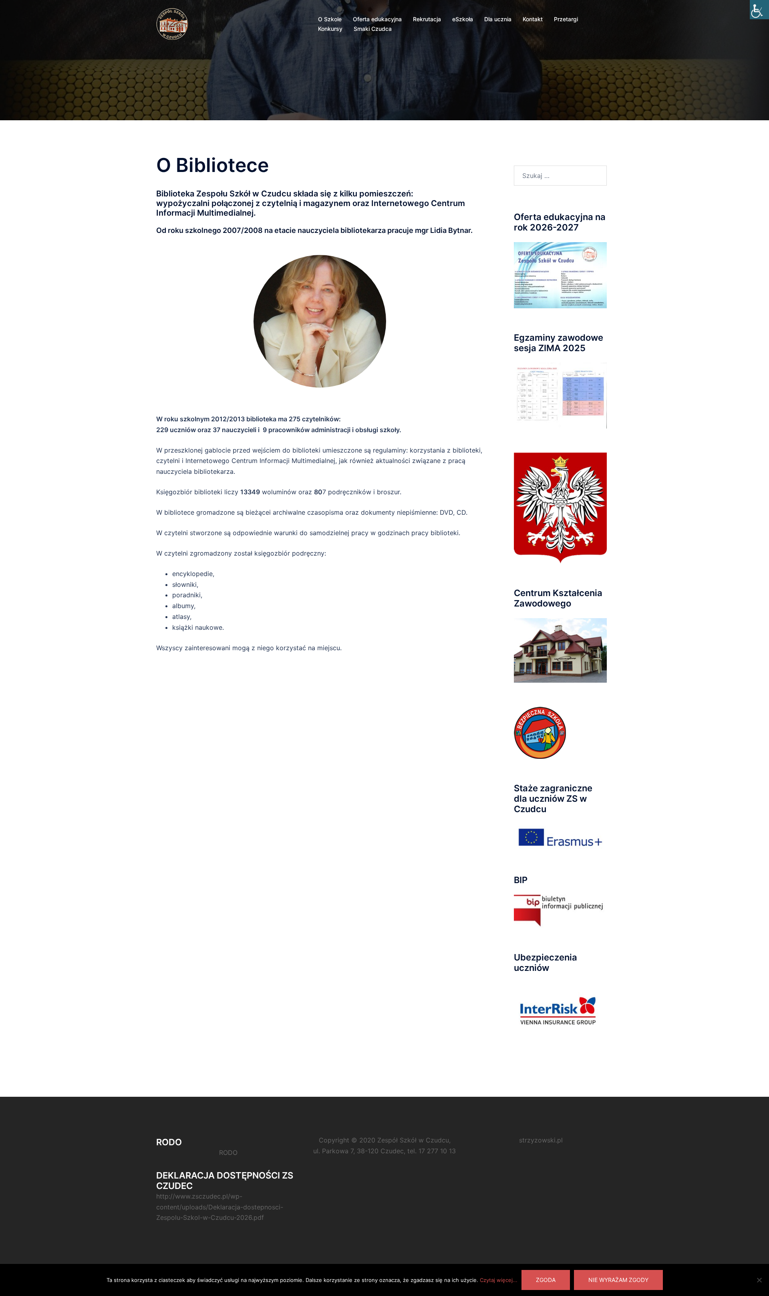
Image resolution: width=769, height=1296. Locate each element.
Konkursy (330, 28)
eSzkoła (462, 19)
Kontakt (533, 19)
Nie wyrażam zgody (618, 1279)
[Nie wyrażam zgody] (759, 1280)
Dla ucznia (497, 19)
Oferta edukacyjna (377, 19)
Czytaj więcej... (498, 1280)
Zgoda (546, 1279)
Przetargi (566, 19)
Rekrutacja (427, 19)
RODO (228, 1152)
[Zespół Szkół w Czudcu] (172, 23)
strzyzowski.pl (541, 1140)
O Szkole (330, 19)
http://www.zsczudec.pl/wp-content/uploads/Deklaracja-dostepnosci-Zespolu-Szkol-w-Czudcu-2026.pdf (219, 1207)
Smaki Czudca (373, 28)
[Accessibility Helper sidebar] (759, 9)
